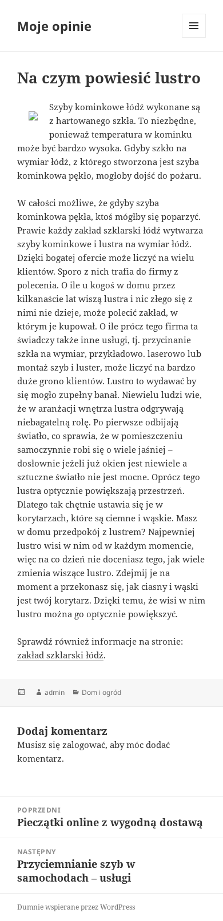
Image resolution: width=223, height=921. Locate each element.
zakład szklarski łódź (60, 655)
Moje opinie (54, 25)
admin (55, 692)
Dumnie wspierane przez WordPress (76, 907)
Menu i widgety (194, 37)
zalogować (83, 744)
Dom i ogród (101, 692)
